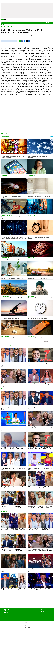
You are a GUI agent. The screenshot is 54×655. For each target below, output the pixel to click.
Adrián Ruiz (2, 430)
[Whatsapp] (20, 41)
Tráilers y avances (8, 24)
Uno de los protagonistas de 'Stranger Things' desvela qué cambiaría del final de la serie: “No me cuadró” (13, 569)
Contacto (27, 624)
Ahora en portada (4, 388)
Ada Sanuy (2, 571)
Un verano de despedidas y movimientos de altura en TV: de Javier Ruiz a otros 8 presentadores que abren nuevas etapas (13, 467)
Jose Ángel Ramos (3, 386)
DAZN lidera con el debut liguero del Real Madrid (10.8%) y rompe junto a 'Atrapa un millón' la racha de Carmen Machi (40, 487)
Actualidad (2, 24)
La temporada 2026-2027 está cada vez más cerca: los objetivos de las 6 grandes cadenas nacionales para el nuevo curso (13, 364)
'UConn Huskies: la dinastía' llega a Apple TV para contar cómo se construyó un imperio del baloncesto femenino (39, 569)
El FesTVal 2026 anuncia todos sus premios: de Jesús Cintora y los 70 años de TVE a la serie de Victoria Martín (13, 589)
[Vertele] (5, 610)
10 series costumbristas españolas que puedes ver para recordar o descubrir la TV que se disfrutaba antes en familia (13, 384)
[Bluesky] (24, 41)
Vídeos (3, 22)
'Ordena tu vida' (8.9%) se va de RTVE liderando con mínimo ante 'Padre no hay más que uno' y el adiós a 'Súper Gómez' (40, 507)
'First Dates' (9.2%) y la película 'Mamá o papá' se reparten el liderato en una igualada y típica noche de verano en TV (13, 507)
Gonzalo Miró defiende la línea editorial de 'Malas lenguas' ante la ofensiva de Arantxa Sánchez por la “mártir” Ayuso (40, 384)
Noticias (6, 133)
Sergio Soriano (30, 365)
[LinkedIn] (29, 41)
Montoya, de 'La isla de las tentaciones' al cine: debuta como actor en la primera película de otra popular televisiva (13, 487)
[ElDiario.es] (49, 22)
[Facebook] (22, 41)
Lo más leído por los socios (6, 345)
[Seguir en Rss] (43, 611)
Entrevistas (14, 24)
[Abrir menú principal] (52, 19)
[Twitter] (27, 41)
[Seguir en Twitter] (37, 611)
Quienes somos (27, 622)
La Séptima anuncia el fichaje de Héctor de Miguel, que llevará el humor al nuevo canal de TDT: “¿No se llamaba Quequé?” (40, 363)
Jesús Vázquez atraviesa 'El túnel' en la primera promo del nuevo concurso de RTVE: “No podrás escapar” (39, 589)
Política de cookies (27, 627)
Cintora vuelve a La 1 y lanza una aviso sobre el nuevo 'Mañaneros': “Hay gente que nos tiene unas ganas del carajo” (40, 467)
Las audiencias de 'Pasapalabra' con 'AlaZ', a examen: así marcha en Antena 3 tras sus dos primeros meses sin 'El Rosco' (12, 428)
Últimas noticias (4, 511)
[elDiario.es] (5, 612)
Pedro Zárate (3, 366)
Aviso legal (27, 625)
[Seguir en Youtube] (41, 611)
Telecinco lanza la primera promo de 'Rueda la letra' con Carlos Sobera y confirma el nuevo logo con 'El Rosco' (12, 448)
